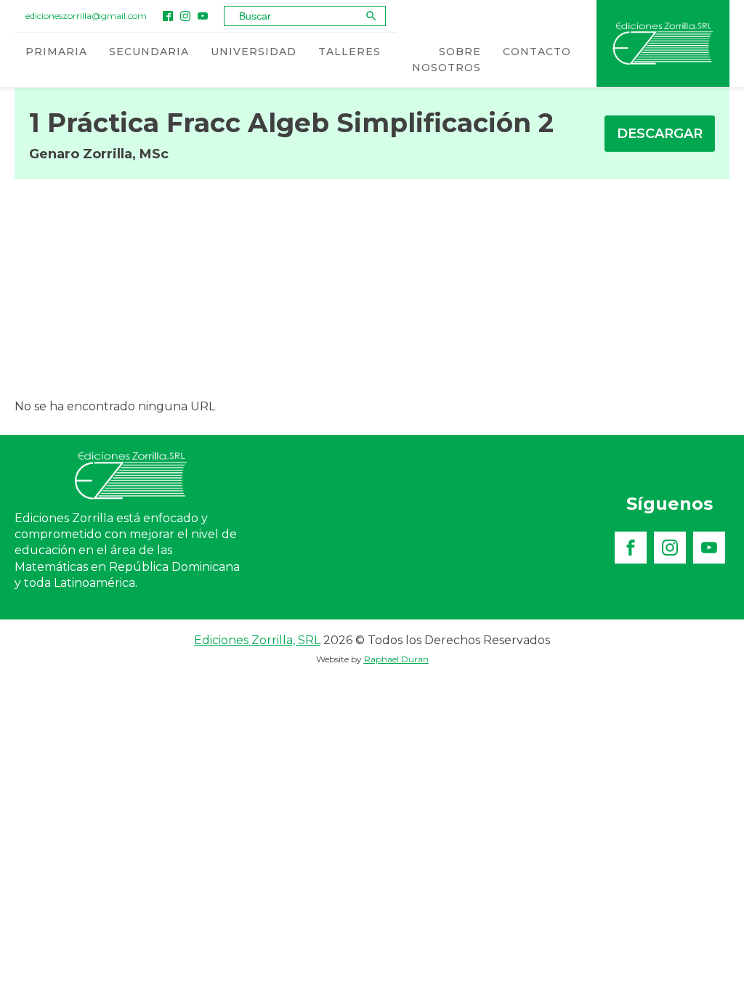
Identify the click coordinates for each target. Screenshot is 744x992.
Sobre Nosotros (446, 59)
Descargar (660, 134)
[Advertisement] (372, 288)
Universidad (253, 51)
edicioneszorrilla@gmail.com (86, 15)
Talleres (349, 51)
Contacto (537, 51)
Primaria (56, 51)
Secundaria (149, 51)
